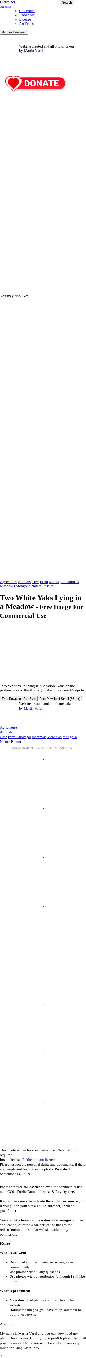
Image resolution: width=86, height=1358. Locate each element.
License (25, 19)
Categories (27, 11)
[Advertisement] (43, 240)
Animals (24, 582)
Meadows (7, 586)
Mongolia (23, 586)
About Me (27, 15)
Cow (35, 582)
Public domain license (38, 1159)
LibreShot (7, 4)
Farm (44, 582)
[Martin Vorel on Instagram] (26, 718)
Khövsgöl (56, 582)
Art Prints (26, 24)
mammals (71, 582)
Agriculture (8, 582)
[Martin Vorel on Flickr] (40, 718)
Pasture (48, 586)
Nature (36, 586)
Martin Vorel (33, 50)
